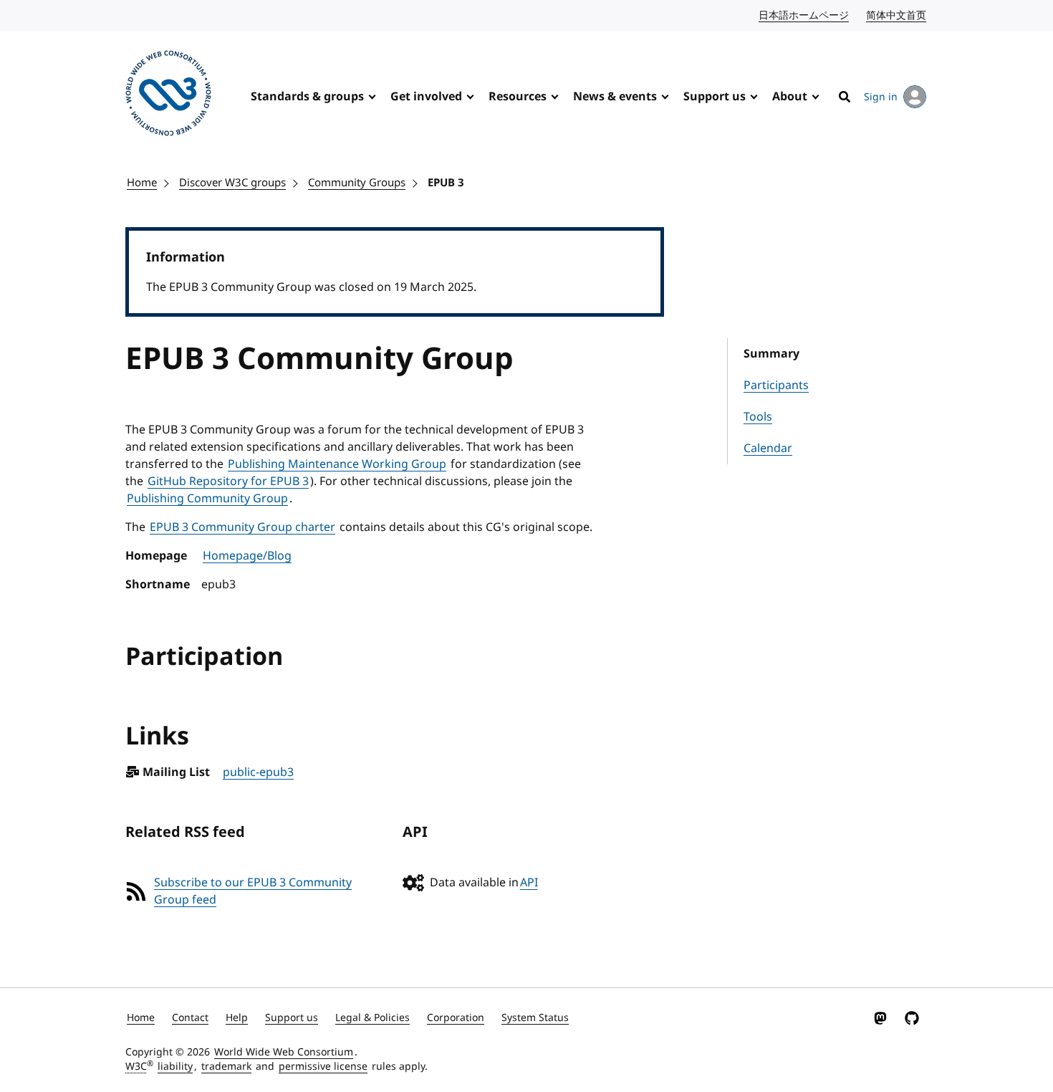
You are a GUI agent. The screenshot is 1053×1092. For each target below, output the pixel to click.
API (529, 882)
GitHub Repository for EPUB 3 (228, 481)
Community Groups (356, 183)
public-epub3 (258, 772)
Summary (771, 354)
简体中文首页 (897, 15)
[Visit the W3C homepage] (168, 95)
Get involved (426, 96)
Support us (714, 96)
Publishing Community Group (207, 498)
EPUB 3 (446, 183)
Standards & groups (307, 96)
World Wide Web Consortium (283, 1052)
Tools (758, 417)
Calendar (768, 448)
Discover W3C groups (232, 183)
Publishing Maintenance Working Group (337, 464)
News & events (615, 96)
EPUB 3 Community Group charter (242, 527)
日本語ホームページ (804, 15)
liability (175, 1066)
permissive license (323, 1066)
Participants (776, 385)
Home (142, 183)
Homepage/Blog (247, 556)
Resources (518, 96)
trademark (226, 1066)
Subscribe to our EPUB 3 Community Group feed (253, 891)
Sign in (881, 97)
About (789, 96)
